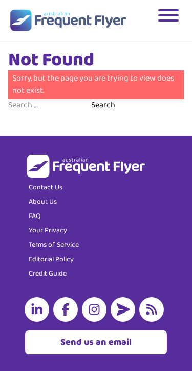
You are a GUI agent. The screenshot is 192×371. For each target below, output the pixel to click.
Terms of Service (54, 244)
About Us (43, 201)
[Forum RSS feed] (153, 309)
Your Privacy (48, 230)
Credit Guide (48, 273)
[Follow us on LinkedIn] (39, 309)
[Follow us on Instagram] (96, 309)
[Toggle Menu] (169, 20)
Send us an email (96, 342)
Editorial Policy (51, 259)
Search (103, 105)
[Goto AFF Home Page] (67, 20)
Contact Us (45, 187)
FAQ (35, 216)
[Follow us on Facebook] (67, 309)
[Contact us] (125, 309)
